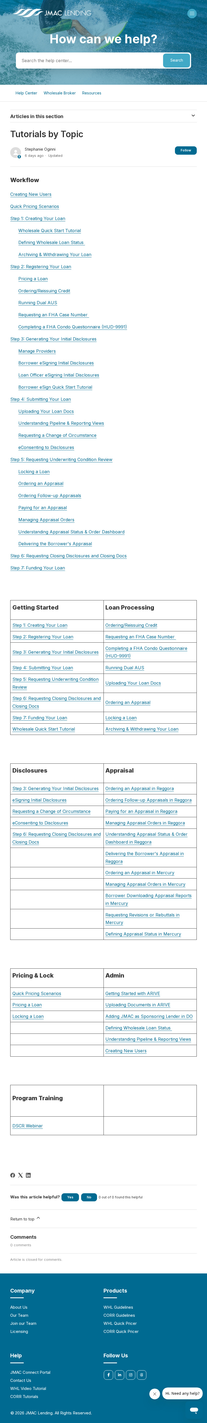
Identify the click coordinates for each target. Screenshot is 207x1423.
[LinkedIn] (28, 1175)
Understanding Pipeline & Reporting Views (61, 423)
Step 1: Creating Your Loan (37, 218)
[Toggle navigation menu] (192, 13)
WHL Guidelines (118, 1307)
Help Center (26, 93)
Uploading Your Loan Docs (46, 411)
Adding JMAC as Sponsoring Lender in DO (149, 1016)
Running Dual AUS (37, 302)
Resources (91, 93)
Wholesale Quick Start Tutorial (49, 230)
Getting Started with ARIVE (132, 993)
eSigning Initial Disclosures (39, 800)
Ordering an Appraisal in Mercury (139, 872)
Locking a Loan (34, 471)
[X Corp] (20, 1175)
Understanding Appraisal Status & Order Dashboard (71, 531)
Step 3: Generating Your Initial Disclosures (53, 339)
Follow (186, 150)
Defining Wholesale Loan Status (51, 242)
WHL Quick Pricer (120, 1323)
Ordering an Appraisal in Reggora (139, 788)
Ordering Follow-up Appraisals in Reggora (148, 800)
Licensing (19, 1331)
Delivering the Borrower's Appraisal (55, 543)
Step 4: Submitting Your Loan (40, 399)
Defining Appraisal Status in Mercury (143, 934)
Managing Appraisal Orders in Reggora (145, 823)
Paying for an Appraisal (42, 507)
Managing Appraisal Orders (46, 519)
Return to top (23, 1219)
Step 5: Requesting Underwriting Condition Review (61, 459)
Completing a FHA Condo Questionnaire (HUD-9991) (72, 327)
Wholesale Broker (60, 93)
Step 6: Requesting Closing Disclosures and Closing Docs (68, 555)
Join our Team (23, 1323)
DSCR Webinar (27, 1125)
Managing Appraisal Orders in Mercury (145, 884)
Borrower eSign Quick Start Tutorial (55, 387)
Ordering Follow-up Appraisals (49, 495)
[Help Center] (52, 17)
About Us (18, 1307)
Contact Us (20, 1380)
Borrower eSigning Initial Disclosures (56, 363)
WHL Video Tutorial (28, 1388)
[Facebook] (12, 1175)
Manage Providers (37, 351)
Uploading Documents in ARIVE (137, 1004)
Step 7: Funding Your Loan (37, 568)
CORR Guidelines (119, 1315)
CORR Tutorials (24, 1396)
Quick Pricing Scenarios (34, 206)
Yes (70, 1197)
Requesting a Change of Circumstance (57, 435)
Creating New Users (30, 194)
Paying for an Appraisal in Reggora (141, 811)
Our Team (19, 1315)
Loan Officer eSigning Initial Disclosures (58, 375)
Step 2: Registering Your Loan (40, 266)
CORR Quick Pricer (121, 1331)
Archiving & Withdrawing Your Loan (54, 254)
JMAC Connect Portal (30, 1372)
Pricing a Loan (33, 278)
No (89, 1197)
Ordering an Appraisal (40, 483)
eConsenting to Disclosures (46, 447)
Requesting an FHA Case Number (53, 314)
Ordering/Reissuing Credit (44, 290)
